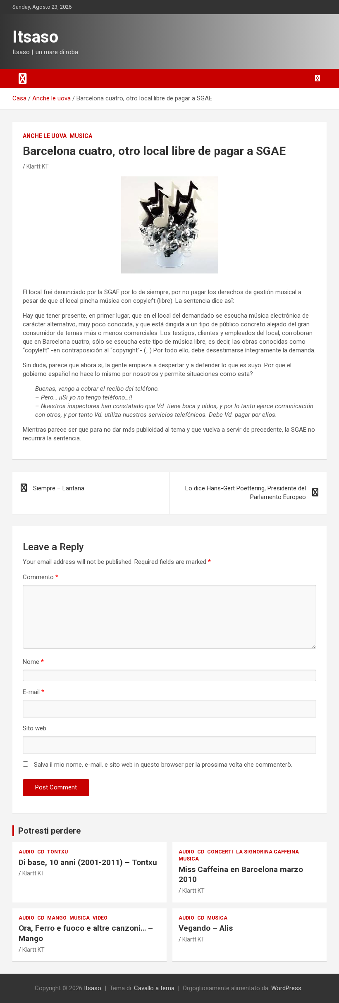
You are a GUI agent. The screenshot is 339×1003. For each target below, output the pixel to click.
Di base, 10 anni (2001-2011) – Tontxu (88, 862)
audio (26, 852)
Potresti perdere (49, 831)
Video (100, 918)
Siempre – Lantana (58, 488)
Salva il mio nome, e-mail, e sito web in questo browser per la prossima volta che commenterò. (163, 764)
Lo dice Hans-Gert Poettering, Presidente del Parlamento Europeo (245, 493)
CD (40, 852)
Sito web (34, 728)
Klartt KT (37, 166)
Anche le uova (45, 136)
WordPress (286, 988)
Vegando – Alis (206, 928)
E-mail (33, 692)
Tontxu (57, 852)
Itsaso (35, 37)
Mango (57, 918)
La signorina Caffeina (267, 852)
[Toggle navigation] (22, 78)
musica (80, 136)
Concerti (220, 852)
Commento (40, 577)
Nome (33, 661)
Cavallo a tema (154, 988)
